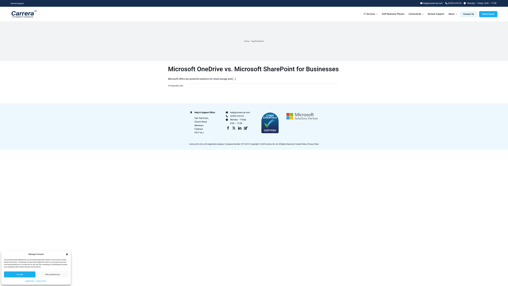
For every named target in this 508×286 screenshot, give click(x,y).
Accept (20, 274)
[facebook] (228, 128)
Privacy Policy (41, 281)
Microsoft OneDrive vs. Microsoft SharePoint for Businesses (253, 69)
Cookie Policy (30, 281)
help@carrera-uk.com (240, 112)
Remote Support (17, 3)
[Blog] (246, 128)
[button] (67, 254)
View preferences (52, 274)
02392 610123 (454, 3)
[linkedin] (239, 128)
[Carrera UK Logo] (24, 10)
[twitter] (233, 128)
